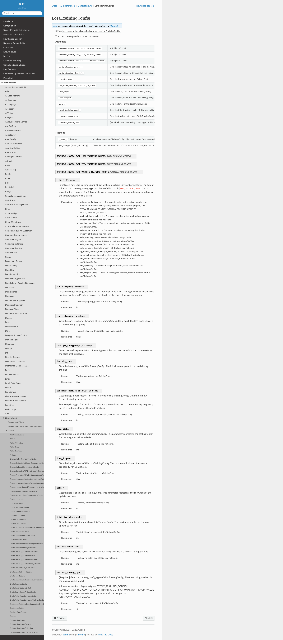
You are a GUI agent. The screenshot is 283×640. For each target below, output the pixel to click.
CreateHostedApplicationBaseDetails (24, 552)
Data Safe (9, 287)
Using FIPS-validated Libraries (16, 30)
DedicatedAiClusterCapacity (21, 624)
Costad (8, 257)
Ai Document (11, 100)
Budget (8, 191)
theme (81, 635)
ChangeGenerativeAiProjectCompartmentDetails (27, 475)
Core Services (11, 252)
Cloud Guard (11, 218)
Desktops (9, 344)
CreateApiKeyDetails (18, 519)
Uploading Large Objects (14, 65)
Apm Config (10, 139)
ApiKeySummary (16, 451)
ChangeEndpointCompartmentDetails (24, 467)
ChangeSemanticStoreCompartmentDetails (26, 495)
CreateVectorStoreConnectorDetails (23, 596)
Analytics (9, 117)
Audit (7, 165)
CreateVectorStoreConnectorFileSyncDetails (27, 600)
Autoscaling (10, 170)
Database (9, 296)
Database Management (15, 300)
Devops (8, 348)
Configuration (9, 26)
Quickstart (8, 47)
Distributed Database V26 (17, 366)
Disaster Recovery (13, 357)
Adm (7, 91)
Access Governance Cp (15, 87)
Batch (7, 179)
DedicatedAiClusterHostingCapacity (24, 632)
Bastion (8, 174)
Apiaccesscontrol (12, 131)
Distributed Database (14, 361)
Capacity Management (15, 196)
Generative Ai (11, 418)
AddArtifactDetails (17, 435)
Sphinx (66, 635)
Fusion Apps (10, 409)
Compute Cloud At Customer (18, 231)
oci (23, 4)
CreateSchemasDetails (18, 584)
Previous (60, 618)
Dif (6, 353)
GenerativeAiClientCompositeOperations (25, 427)
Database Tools (12, 309)
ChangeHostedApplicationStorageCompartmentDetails (27, 483)
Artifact (12, 455)
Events (8, 388)
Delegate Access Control (16, 335)
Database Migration (14, 305)
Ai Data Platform (12, 96)
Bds (7, 183)
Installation (8, 21)
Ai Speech (9, 109)
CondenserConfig (16, 503)
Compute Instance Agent (16, 235)
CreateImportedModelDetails (21, 572)
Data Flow (10, 270)
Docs (54, 6)
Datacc (8, 318)
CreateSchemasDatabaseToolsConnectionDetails (27, 580)
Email (7, 379)
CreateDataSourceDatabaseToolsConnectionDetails (27, 527)
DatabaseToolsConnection (20, 612)
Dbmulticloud (11, 327)
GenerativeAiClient (16, 422)
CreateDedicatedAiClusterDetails (22, 535)
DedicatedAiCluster (17, 620)
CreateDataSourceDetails (19, 531)
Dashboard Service (13, 261)
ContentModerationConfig (20, 511)
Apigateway (10, 135)
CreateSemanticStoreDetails (20, 588)
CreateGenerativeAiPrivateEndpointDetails (26, 544)
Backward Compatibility (14, 43)
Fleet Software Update (15, 401)
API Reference (9, 82)
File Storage (10, 392)
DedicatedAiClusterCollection (21, 628)
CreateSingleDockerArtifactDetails (23, 592)
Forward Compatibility (13, 34)
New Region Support (12, 39)
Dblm (7, 322)
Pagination (8, 78)
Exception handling (12, 61)
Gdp (7, 414)
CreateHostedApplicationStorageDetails (25, 564)
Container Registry (13, 248)
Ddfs (7, 331)
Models (11, 431)
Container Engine (13, 239)
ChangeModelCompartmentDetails (23, 491)
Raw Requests (9, 69)
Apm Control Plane (13, 144)
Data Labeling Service (15, 279)
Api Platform (11, 126)
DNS (7, 370)
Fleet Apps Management (16, 396)
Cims (7, 209)
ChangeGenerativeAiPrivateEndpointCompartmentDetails (27, 471)
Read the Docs (105, 635)
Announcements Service (16, 122)
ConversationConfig (17, 515)
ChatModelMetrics (17, 499)
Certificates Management (16, 205)
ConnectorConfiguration (19, 507)
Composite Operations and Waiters (19, 74)
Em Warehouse (12, 375)
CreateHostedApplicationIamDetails (23, 560)
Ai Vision (9, 113)
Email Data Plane (12, 383)
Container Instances (14, 244)
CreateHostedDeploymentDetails (22, 568)
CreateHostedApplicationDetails (22, 556)
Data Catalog (11, 266)
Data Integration (12, 274)
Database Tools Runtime (16, 313)
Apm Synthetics (12, 148)
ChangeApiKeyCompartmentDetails (23, 459)
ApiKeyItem (14, 447)
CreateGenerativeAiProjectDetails (23, 548)
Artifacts (9, 161)
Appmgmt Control (13, 157)
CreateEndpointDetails (18, 539)
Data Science (11, 292)
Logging (6, 56)
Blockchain (10, 187)
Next (147, 618)
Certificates (10, 200)
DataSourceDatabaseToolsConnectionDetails (27, 604)
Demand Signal (12, 340)
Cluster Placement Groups (17, 226)
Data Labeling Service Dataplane (19, 283)
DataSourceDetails (17, 608)
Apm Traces (10, 152)
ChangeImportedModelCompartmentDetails (27, 487)
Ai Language (10, 104)
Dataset (13, 616)
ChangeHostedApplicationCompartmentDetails (27, 479)
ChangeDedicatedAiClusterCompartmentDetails (27, 463)
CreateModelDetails (17, 576)
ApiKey (12, 439)
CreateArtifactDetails (18, 523)
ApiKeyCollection (16, 443)
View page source (144, 6)
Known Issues (9, 52)
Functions (9, 405)
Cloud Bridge (11, 213)
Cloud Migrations (13, 222)
